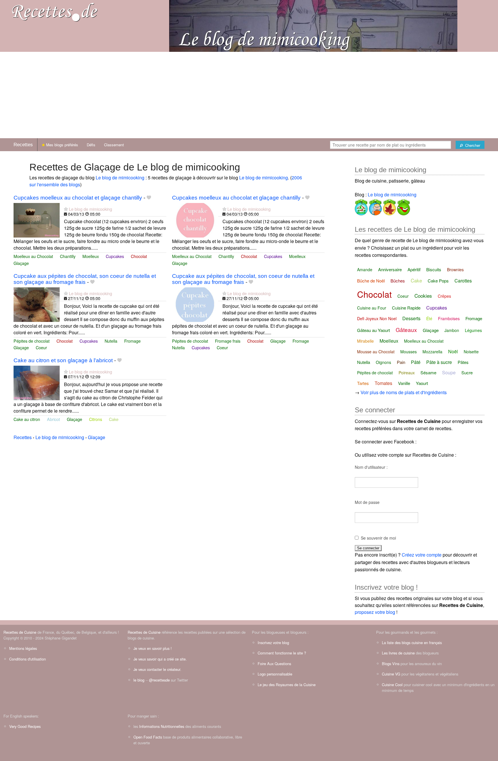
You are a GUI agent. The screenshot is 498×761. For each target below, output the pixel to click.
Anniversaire (390, 269)
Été (429, 318)
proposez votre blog (375, 612)
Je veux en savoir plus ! (152, 648)
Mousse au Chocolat (376, 351)
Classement (114, 144)
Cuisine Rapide (406, 308)
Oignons (383, 362)
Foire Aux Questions (274, 663)
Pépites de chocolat (32, 341)
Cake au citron (27, 419)
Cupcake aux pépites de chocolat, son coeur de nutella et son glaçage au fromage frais (85, 279)
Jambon (451, 330)
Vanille (404, 383)
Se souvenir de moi (378, 538)
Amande (364, 269)
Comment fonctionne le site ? (282, 653)
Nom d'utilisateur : (371, 467)
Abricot (53, 419)
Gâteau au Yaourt (373, 330)
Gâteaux (406, 329)
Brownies (455, 269)
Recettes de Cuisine (19, 632)
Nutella (111, 341)
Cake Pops (438, 281)
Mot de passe (367, 502)
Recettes (23, 144)
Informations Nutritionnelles (161, 726)
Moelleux (90, 256)
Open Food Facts (147, 737)
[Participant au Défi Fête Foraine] (361, 206)
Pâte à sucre (439, 362)
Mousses (408, 351)
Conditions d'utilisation (27, 659)
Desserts (411, 318)
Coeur (41, 347)
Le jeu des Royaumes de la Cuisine (287, 684)
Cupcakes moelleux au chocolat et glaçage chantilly (78, 198)
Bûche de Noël (371, 281)
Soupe (449, 372)
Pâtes (463, 362)
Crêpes (444, 296)
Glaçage (21, 263)
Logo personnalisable (275, 674)
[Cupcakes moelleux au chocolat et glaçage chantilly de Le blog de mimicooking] (37, 219)
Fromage (132, 341)
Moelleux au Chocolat (33, 256)
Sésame (428, 372)
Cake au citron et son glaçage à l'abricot (63, 360)
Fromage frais (227, 341)
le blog (138, 680)
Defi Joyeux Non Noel (377, 318)
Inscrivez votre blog (273, 642)
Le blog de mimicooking (120, 177)
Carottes (463, 280)
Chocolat (139, 256)
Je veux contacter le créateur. (157, 669)
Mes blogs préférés (61, 144)
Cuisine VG (391, 674)
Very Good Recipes (25, 726)
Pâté (415, 362)
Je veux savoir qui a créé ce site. (160, 659)
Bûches (398, 281)
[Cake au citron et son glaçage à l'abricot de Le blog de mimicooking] (37, 382)
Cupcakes (115, 256)
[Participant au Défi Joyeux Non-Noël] (403, 206)
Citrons (95, 419)
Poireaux (407, 372)
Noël (453, 351)
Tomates (383, 383)
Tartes (363, 383)
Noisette (471, 351)
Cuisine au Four (371, 308)
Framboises (449, 318)
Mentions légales (23, 648)
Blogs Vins (390, 663)
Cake (113, 419)
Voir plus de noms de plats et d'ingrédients (404, 392)
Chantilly (68, 256)
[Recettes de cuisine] (54, 11)
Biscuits (433, 269)
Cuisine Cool (392, 684)
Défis (91, 144)
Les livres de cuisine (398, 653)
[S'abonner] (66, 209)
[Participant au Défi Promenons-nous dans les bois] (389, 206)
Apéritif (414, 269)
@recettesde (159, 680)
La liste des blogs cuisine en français (412, 642)
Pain (401, 362)
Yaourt (422, 383)
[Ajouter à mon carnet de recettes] (149, 198)
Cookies (423, 295)
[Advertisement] (249, 95)
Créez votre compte (422, 554)
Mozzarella (432, 351)
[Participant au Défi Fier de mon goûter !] (375, 206)
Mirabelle (365, 341)
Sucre (467, 372)
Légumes (473, 330)
